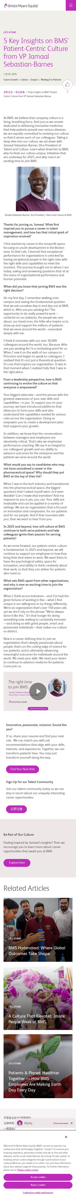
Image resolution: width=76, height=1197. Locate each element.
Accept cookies (38, 1177)
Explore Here (17, 862)
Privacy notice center (28, 1170)
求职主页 (8, 92)
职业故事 (20, 92)
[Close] (66, 1137)
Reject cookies (38, 1185)
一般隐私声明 (11, 1128)
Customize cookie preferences (38, 1193)
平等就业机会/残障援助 (17, 1118)
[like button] (67, 85)
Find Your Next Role (22, 769)
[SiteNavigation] (71, 5)
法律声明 (9, 1123)
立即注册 (16, 809)
